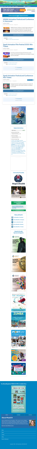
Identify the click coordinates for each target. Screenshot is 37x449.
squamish (21, 150)
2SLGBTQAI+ (13, 140)
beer (25, 141)
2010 (15, 140)
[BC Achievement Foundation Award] (18, 244)
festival (13, 39)
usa (23, 152)
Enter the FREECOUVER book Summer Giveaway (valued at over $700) (17, 207)
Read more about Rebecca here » (8, 425)
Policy (3, 436)
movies (13, 62)
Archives (30, 414)
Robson (17, 150)
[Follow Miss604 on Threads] (27, 6)
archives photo (13, 141)
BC (8, 38)
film (11, 64)
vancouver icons (18, 153)
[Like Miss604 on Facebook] (29, 6)
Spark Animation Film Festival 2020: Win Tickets (18, 45)
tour (22, 152)
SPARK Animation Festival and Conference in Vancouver (18, 20)
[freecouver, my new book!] (18, 412)
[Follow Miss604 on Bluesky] (24, 6)
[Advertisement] (18, 164)
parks (15, 149)
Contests (18, 414)
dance (15, 143)
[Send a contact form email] (31, 6)
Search (24, 130)
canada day (13, 142)
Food (5, 6)
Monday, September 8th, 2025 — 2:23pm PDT (10, 24)
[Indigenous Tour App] (18, 192)
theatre (19, 151)
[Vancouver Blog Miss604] (18, 1)
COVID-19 (12, 143)
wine (24, 153)
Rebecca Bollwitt (6, 23)
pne (21, 149)
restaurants (13, 150)
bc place (23, 141)
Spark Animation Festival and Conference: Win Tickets (18, 76)
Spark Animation (16, 39)
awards (20, 141)
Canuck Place (16, 142)
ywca (12, 154)
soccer (19, 150)
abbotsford (18, 140)
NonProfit (1, 6)
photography (18, 149)
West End (22, 153)
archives (21, 140)
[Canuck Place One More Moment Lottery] (18, 10)
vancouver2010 (13, 153)
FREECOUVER (19, 4)
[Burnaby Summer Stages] (18, 355)
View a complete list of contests (18, 210)
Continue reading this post (18, 34)
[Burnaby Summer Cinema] (18, 369)
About (13, 6)
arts (8, 39)
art (16, 141)
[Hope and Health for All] (18, 180)
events (11, 39)
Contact (16, 6)
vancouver (10, 38)
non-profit (18, 148)
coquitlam (22, 142)
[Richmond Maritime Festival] (18, 115)
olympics (12, 149)
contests (10, 62)
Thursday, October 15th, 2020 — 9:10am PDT (10, 49)
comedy (20, 142)
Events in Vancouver (5, 439)
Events (10, 6)
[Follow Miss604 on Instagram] (26, 6)
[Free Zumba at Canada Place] (18, 320)
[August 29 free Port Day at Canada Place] (18, 339)
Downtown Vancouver (20, 143)
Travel (8, 6)
